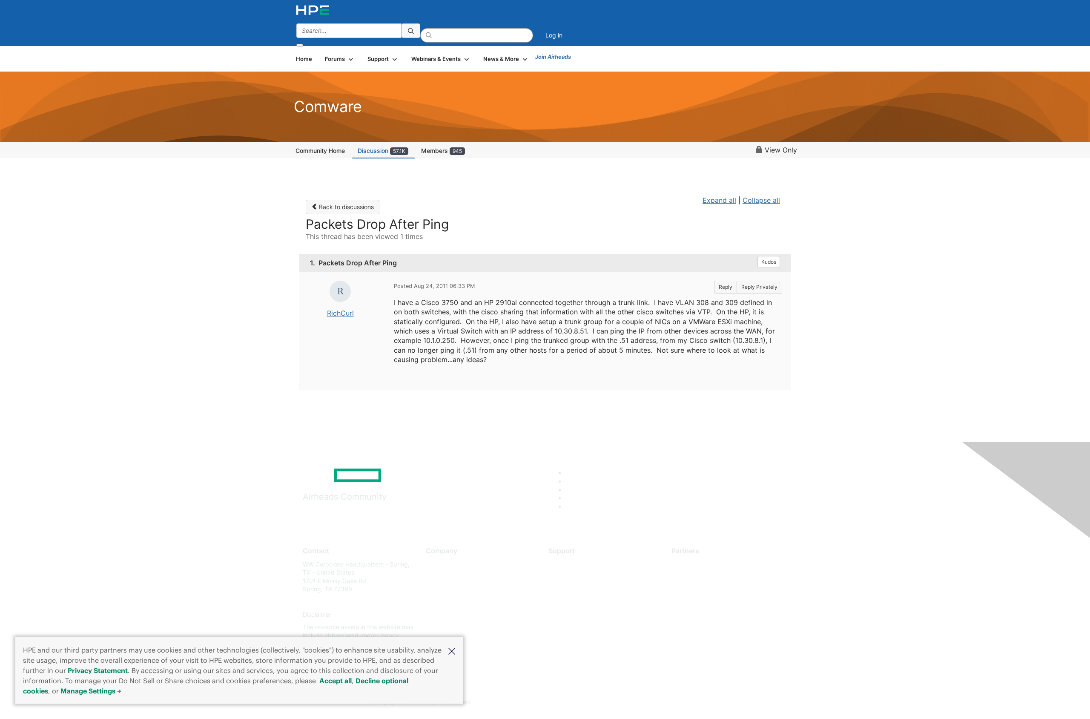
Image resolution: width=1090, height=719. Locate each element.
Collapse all (761, 200)
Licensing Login (570, 614)
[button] (451, 650)
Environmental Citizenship (461, 601)
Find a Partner (691, 564)
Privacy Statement (98, 670)
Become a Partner (696, 576)
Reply (725, 287)
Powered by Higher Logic (668, 702)
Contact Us (441, 589)
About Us (438, 564)
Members (441, 150)
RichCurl (340, 313)
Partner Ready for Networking (713, 589)
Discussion (381, 150)
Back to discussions (345, 206)
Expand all (719, 200)
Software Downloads (577, 601)
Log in (553, 35)
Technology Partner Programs (712, 601)
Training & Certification (579, 589)
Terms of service (449, 627)
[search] (411, 30)
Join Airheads (553, 56)
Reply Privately (759, 287)
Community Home (320, 150)
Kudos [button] (768, 262)
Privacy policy (445, 614)
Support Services (572, 564)
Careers (436, 576)
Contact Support (571, 576)
